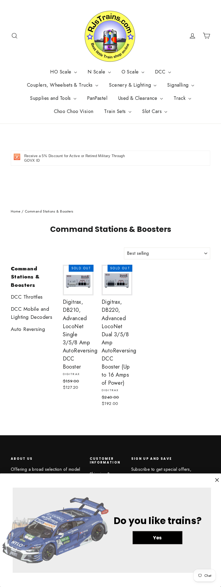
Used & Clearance (138, 98)
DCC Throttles (27, 296)
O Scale (131, 71)
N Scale (97, 71)
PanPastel (97, 98)
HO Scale (61, 71)
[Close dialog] (217, 480)
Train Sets (115, 111)
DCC (161, 71)
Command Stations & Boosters (25, 277)
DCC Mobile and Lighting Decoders (31, 313)
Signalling (178, 85)
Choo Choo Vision (74, 111)
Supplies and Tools (51, 98)
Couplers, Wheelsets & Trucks (60, 85)
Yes (157, 537)
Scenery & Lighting (130, 85)
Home (15, 211)
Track (180, 98)
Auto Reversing (28, 329)
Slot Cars (152, 111)
